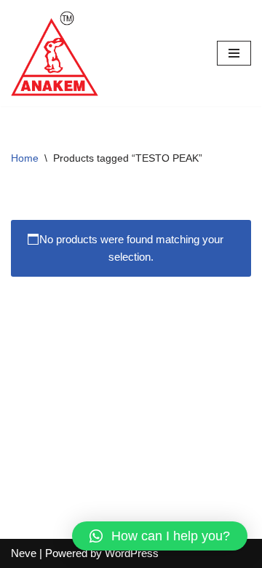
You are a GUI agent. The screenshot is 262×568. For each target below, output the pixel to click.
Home (25, 158)
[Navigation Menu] (234, 53)
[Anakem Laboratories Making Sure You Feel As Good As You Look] (54, 53)
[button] (159, 536)
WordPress (132, 553)
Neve (23, 553)
